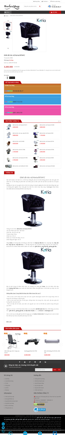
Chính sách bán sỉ (39, 390)
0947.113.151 (17, 102)
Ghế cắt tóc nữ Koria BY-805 (47, 125)
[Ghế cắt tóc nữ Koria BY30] (35, 135)
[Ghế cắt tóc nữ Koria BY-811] (8, 126)
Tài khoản (45, 1)
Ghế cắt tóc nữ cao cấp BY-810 (21, 133)
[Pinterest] (35, 362)
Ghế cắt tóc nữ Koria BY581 (47, 158)
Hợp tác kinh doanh (39, 387)
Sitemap (7, 390)
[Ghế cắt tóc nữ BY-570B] (8, 151)
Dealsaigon (49, 187)
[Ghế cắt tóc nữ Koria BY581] (35, 159)
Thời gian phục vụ (9, 408)
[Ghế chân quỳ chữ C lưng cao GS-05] (12, 341)
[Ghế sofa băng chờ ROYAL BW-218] (52, 341)
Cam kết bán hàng (9, 381)
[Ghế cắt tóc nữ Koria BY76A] (35, 151)
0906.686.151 (50, 400)
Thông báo (7, 385)
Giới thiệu (7, 378)
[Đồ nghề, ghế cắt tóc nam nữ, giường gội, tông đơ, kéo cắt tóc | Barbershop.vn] (12, 6)
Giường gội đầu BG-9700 (30, 351)
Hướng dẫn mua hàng (40, 378)
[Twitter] (40, 362)
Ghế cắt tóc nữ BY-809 (18, 141)
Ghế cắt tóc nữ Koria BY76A (47, 149)
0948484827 (43, 400)
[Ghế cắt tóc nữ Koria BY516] (35, 143)
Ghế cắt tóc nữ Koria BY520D (47, 166)
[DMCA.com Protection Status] (39, 404)
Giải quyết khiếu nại (9, 399)
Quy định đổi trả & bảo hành (11, 401)
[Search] (39, 6)
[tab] (9, 172)
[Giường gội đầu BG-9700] (32, 341)
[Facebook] (19, 362)
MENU (8, 12)
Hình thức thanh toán (39, 381)
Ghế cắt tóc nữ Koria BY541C (32, 177)
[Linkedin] (45, 362)
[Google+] (30, 362)
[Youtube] (25, 362)
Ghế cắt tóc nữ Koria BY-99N (20, 158)
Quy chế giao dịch (39, 385)
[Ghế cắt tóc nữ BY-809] (8, 143)
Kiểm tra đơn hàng (56, 1)
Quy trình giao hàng (39, 383)
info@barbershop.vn (43, 402)
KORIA (11, 58)
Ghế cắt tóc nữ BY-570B (19, 149)
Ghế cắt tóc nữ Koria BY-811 (20, 125)
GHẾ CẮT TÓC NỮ (13, 62)
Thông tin (9, 173)
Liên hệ (6, 387)
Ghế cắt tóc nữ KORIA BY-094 (20, 166)
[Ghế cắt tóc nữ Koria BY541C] (8, 26)
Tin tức (6, 383)
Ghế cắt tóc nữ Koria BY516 (47, 141)
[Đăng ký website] (40, 409)
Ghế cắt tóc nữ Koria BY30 (46, 133)
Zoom (44, 50)
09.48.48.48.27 (56, 7)
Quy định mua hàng (9, 403)
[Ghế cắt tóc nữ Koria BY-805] (35, 126)
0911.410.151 (17, 112)
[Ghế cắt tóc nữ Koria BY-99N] (8, 159)
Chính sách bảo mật (9, 396)
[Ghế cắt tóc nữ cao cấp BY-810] (8, 135)
